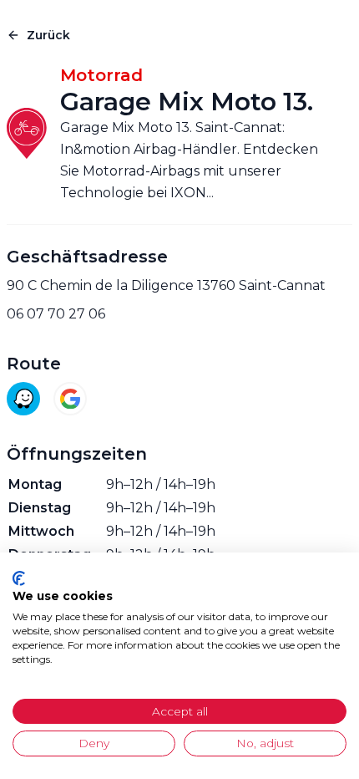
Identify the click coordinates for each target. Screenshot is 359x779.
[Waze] (23, 398)
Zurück (48, 35)
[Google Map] (70, 398)
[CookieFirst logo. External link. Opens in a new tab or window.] (19, 578)
